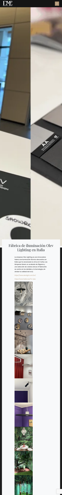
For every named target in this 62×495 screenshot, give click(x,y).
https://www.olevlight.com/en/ (25, 275)
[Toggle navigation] (57, 4)
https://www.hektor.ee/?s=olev (25, 279)
